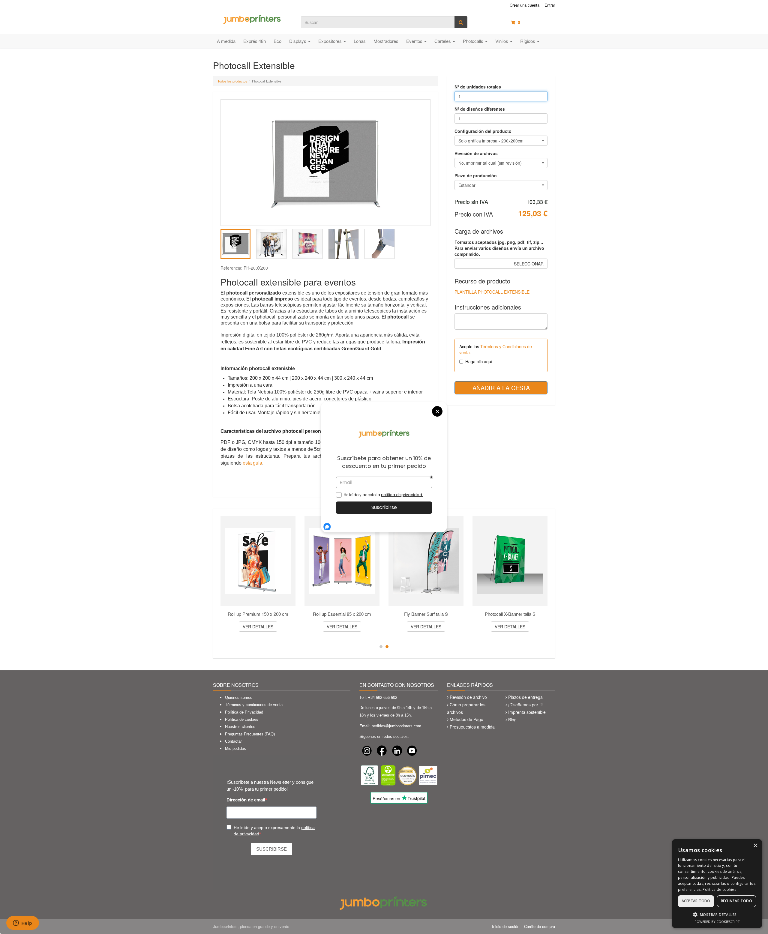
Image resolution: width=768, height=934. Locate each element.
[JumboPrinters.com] (252, 19)
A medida (226, 41)
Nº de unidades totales (477, 87)
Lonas (360, 41)
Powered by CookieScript (717, 921)
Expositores (330, 41)
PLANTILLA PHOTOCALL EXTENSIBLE (492, 292)
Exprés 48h (254, 41)
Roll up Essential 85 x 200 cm (342, 614)
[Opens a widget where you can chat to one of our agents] (22, 923)
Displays (298, 41)
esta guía (252, 463)
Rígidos (528, 41)
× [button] (755, 845)
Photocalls (473, 41)
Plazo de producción (475, 175)
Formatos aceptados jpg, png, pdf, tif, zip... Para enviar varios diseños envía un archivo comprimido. (499, 248)
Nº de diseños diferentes (479, 109)
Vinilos (502, 41)
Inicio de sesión (505, 926)
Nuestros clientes (240, 726)
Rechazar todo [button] (736, 900)
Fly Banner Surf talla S (426, 614)
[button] (717, 914)
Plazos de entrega (525, 697)
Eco (277, 41)
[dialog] (717, 883)
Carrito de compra (539, 926)
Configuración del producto (483, 131)
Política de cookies (241, 719)
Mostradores (386, 41)
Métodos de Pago (466, 719)
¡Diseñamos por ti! (525, 705)
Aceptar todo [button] (696, 900)
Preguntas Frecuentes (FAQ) (250, 734)
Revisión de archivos (476, 153)
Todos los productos (232, 81)
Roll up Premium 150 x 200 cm (258, 614)
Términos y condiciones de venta (254, 704)
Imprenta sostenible (527, 712)
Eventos (415, 41)
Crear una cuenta (524, 5)
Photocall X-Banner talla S (510, 614)
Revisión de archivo (468, 697)
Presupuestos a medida (472, 727)
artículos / (536, 22)
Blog (512, 720)
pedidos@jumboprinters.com (396, 726)
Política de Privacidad (244, 712)
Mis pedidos (235, 748)
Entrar (549, 5)
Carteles (443, 41)
